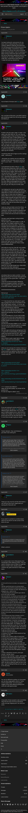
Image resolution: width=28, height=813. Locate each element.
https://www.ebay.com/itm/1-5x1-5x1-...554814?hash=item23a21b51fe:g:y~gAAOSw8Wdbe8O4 (13, 373)
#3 (26, 106)
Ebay (18, 101)
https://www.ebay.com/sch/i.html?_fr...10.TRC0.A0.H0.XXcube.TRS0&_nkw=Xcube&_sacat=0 (13, 364)
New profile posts (5, 777)
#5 (26, 398)
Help (2, 743)
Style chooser (5, 731)
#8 (26, 509)
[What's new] (25, 14)
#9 (26, 526)
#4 (26, 123)
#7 (26, 492)
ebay (20, 166)
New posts (3, 774)
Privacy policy (4, 740)
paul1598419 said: (6, 456)
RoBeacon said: (5, 473)
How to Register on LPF (9, 11)
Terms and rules (4, 737)
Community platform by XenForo (14, 810)
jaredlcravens (24, 797)
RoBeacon (4, 29)
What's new (4, 770)
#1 (26, 32)
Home (2, 746)
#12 (26, 670)
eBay (16, 409)
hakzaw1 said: (5, 437)
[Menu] (2, 14)
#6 (26, 421)
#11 (26, 573)
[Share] (24, 33)
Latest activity (4, 780)
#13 (26, 690)
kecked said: (5, 537)
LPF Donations (21, 11)
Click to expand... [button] (14, 450)
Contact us (3, 734)
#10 (26, 551)
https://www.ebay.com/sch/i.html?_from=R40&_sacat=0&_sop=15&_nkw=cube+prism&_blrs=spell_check (14, 296)
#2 (26, 92)
